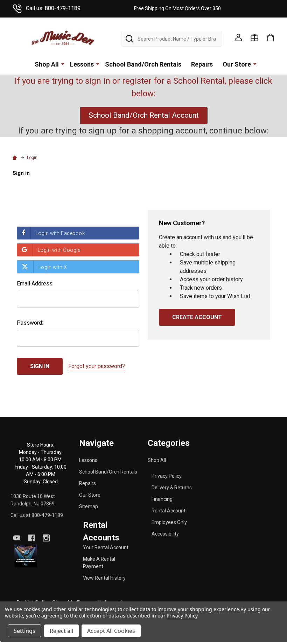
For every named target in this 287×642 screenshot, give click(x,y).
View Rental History (104, 578)
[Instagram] (46, 538)
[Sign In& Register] (238, 37)
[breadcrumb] (16, 157)
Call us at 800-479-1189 (36, 515)
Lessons (82, 64)
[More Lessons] (97, 64)
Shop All (47, 64)
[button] (25, 556)
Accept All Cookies (111, 631)
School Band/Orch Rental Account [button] (144, 115)
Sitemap (88, 506)
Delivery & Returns (172, 487)
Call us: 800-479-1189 (53, 8)
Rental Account (169, 510)
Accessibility (165, 534)
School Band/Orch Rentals (143, 64)
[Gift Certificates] (254, 37)
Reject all (61, 631)
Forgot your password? (96, 366)
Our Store (237, 64)
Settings (24, 631)
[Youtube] (16, 538)
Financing (162, 499)
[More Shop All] (62, 64)
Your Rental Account (105, 547)
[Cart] (270, 37)
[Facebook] (31, 538)
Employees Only (169, 522)
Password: (30, 322)
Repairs (202, 64)
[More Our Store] (255, 64)
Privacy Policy (167, 476)
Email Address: (35, 283)
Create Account (197, 317)
